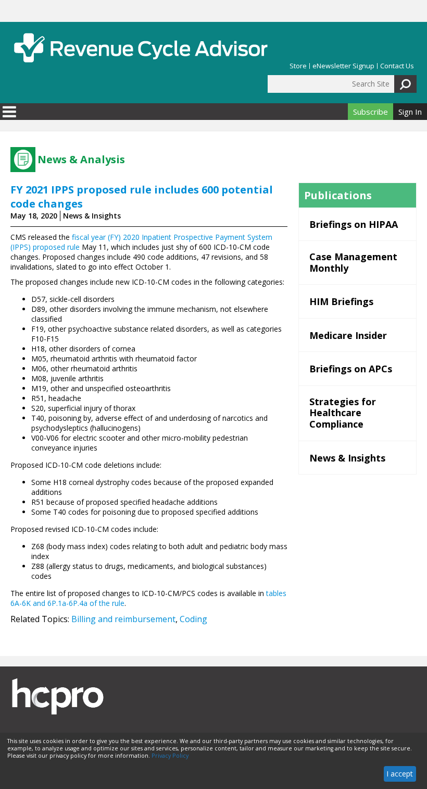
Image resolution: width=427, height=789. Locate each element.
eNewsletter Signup (343, 66)
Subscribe (370, 111)
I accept (399, 774)
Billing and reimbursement (123, 619)
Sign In (410, 111)
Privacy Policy (170, 755)
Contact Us (397, 66)
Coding (193, 619)
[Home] (140, 47)
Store (298, 66)
